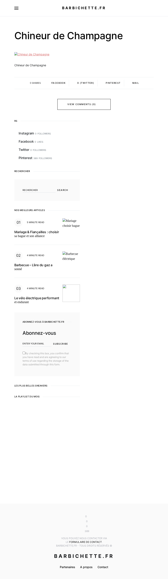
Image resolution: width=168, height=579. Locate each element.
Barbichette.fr (84, 8)
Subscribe (60, 343)
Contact (103, 567)
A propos (86, 567)
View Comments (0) (81, 104)
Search (62, 190)
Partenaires (67, 567)
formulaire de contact (85, 541)
